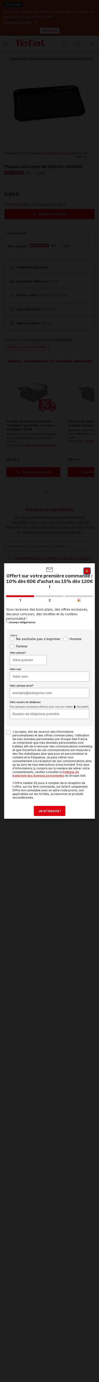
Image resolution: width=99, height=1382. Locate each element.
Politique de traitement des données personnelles (45, 773)
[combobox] (28, 660)
